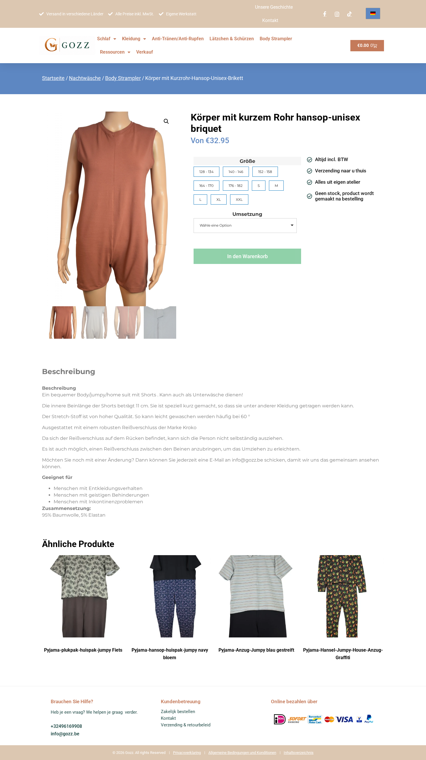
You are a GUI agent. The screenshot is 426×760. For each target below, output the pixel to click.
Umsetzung (247, 214)
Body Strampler (276, 38)
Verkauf (144, 52)
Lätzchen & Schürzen (232, 38)
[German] (373, 13)
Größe (247, 161)
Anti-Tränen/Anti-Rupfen (178, 38)
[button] (166, 121)
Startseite (53, 78)
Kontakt (270, 20)
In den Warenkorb (247, 256)
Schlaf (103, 38)
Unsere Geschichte (274, 7)
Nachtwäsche (85, 78)
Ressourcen (112, 52)
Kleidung (131, 38)
